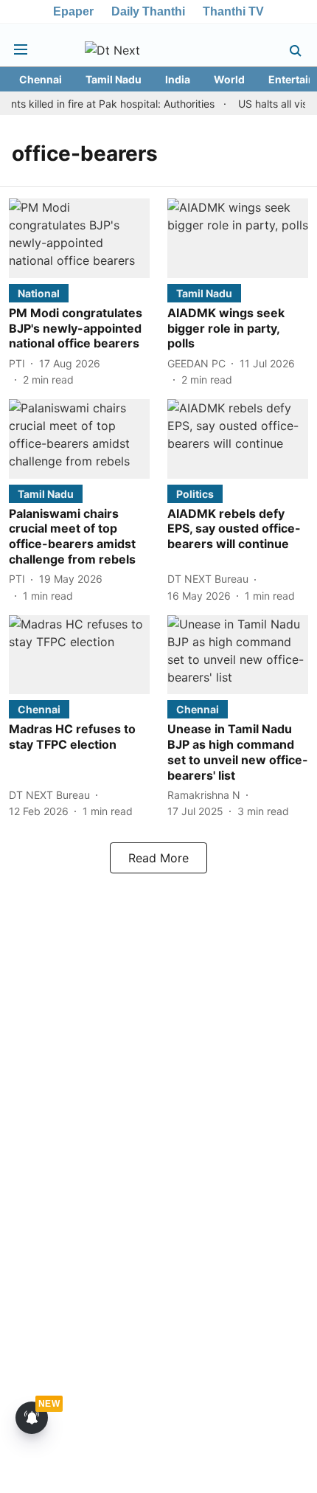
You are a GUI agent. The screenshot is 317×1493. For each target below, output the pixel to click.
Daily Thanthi (148, 11)
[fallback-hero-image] (79, 237)
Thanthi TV (233, 11)
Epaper (73, 11)
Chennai (40, 79)
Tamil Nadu (114, 79)
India (177, 79)
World (229, 79)
